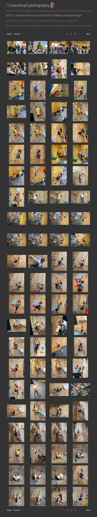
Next (88, 34)
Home (9, 34)
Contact (17, 34)
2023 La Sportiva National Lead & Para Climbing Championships (44, 15)
